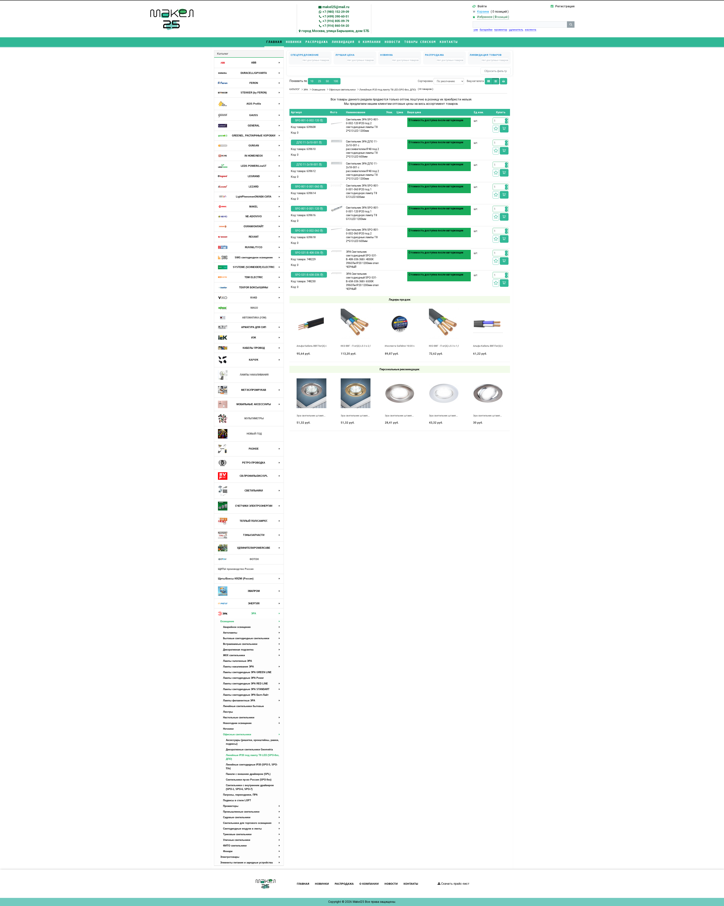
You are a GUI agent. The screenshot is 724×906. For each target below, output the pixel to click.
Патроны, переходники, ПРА (240, 794)
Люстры (228, 711)
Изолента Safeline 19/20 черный (403, 345)
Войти (482, 6)
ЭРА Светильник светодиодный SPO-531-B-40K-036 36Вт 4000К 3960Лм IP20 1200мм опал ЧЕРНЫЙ (362, 259)
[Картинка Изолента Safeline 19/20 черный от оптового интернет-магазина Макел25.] (400, 323)
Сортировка (425, 81)
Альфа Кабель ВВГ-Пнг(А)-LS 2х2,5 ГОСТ (495, 345)
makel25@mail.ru (335, 7)
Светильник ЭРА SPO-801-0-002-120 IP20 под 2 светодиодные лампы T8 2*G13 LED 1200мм (362, 125)
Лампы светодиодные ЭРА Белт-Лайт (245, 694)
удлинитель (516, 29)
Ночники (228, 728)
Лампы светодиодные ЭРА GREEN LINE (247, 672)
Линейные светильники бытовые (243, 706)
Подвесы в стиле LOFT (237, 800)
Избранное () (493, 17)
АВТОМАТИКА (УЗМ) (254, 317)
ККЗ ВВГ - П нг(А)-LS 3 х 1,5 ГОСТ (447, 345)
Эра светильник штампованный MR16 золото (367, 415)
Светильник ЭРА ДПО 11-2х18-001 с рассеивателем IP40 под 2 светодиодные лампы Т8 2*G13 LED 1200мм (362, 171)
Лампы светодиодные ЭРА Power (243, 677)
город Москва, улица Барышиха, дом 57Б (335, 31)
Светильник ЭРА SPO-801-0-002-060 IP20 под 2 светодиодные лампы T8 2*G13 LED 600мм (362, 235)
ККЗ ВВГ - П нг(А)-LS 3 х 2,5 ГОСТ (359, 345)
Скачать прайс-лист (454, 883)
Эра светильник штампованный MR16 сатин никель (415, 415)
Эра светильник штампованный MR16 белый (455, 415)
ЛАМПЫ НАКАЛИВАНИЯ (254, 374)
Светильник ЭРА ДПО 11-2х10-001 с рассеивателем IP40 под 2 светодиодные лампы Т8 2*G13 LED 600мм (362, 149)
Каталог (222, 53)
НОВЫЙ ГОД (254, 433)
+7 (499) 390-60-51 (335, 16)
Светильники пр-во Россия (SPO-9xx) (248, 779)
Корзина (483, 11)
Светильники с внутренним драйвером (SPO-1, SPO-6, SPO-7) (250, 787)
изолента (530, 29)
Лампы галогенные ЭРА (237, 661)
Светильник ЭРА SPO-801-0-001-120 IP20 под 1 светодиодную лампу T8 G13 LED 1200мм (362, 213)
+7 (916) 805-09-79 (335, 21)
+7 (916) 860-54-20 (335, 26)
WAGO (254, 307)
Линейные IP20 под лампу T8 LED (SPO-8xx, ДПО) (252, 757)
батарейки (486, 29)
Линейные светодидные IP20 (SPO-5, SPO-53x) (252, 766)
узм (476, 29)
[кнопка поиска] (570, 24)
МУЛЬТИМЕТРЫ (254, 418)
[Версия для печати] (503, 81)
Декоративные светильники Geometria (249, 749)
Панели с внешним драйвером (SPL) (248, 774)
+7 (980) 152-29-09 (335, 12)
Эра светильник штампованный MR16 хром (322, 415)
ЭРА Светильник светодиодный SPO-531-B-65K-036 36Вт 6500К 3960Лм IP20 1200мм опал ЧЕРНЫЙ (362, 281)
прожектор (500, 29)
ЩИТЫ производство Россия (236, 569)
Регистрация (564, 6)
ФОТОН (254, 559)
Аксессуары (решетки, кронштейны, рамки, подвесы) (252, 742)
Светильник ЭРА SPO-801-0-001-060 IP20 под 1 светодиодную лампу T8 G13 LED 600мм (362, 191)
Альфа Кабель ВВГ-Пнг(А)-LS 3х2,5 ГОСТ (319, 345)
